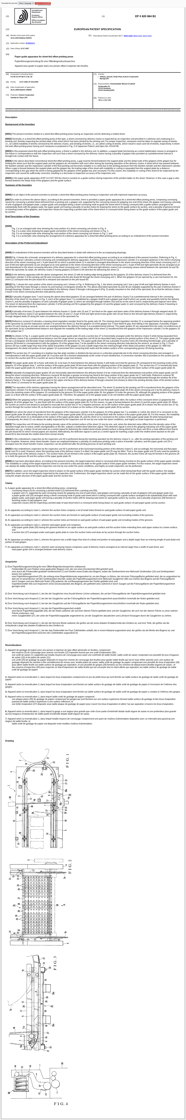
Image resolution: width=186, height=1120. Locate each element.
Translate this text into (9, 3)
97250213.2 (30, 43)
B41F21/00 (128, 36)
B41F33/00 (147, 36)
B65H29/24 (137, 36)
